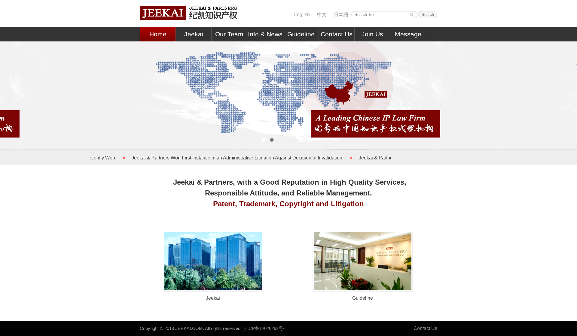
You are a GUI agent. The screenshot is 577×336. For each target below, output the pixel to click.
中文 (322, 14)
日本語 (341, 14)
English (302, 14)
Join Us (372, 34)
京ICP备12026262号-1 (265, 328)
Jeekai (193, 34)
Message (408, 34)
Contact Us (337, 34)
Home (157, 34)
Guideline (301, 34)
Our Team (229, 34)
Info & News (265, 34)
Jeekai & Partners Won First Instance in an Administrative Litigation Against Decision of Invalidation (228, 157)
